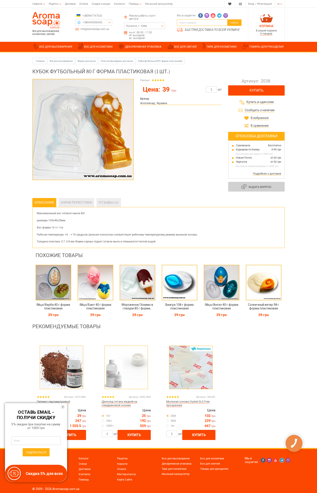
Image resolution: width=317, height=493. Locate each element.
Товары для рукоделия (214, 468)
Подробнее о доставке (267, 173)
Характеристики (76, 202)
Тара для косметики (174, 468)
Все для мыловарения (176, 458)
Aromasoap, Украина (153, 103)
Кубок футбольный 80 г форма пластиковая (160, 61)
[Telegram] (219, 15)
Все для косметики (212, 458)
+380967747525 (92, 15)
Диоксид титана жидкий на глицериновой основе (119, 403)
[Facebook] (200, 15)
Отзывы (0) (109, 202)
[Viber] (225, 15)
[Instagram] (206, 15)
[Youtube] (213, 15)
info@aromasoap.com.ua (94, 29)
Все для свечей (210, 463)
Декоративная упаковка (176, 463)
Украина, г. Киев (136, 25)
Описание (44, 202)
